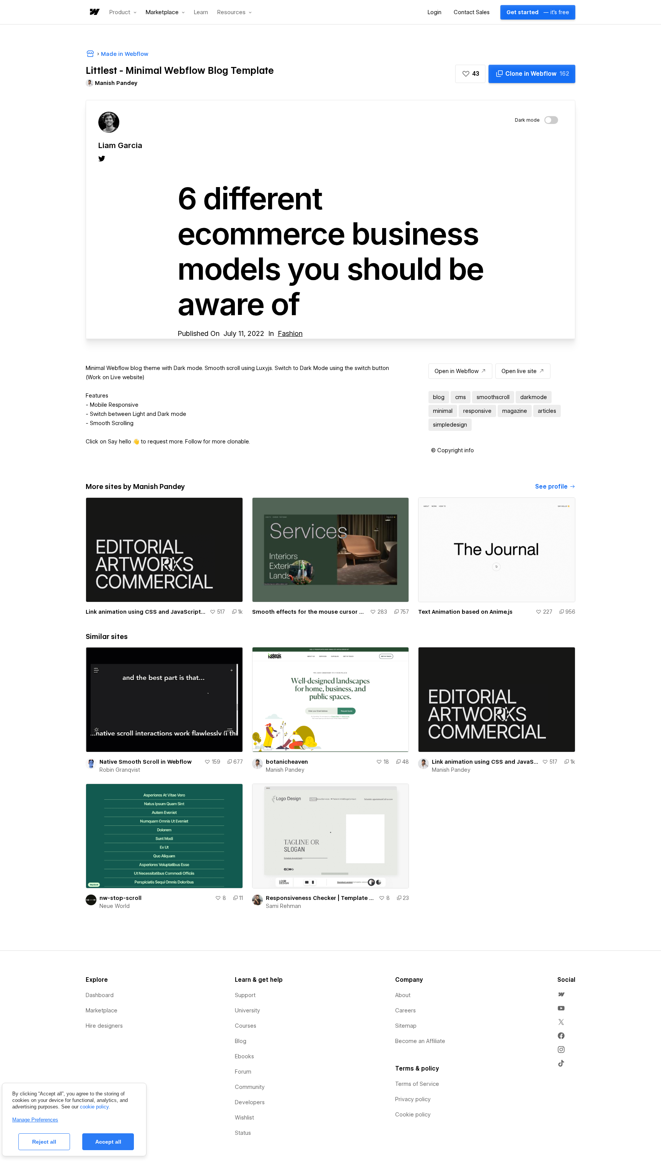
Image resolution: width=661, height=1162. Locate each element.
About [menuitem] (402, 995)
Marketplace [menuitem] (101, 1010)
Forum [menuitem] (243, 1072)
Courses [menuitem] (245, 1026)
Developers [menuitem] (250, 1102)
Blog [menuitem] (240, 1041)
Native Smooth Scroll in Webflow (145, 762)
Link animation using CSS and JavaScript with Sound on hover (146, 612)
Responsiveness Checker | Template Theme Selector (321, 898)
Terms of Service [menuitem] (417, 1084)
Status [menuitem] (243, 1133)
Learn (201, 12)
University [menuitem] (247, 1010)
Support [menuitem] (245, 995)
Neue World (114, 906)
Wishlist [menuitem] (244, 1118)
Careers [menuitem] (405, 1010)
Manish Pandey (285, 770)
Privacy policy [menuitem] (413, 1099)
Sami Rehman (283, 906)
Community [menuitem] (250, 1087)
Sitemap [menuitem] (406, 1026)
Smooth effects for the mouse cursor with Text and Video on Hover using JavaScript (309, 612)
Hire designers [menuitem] (104, 1026)
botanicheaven (287, 762)
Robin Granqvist (119, 770)
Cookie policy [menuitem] (413, 1114)
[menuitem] (561, 994)
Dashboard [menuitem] (100, 995)
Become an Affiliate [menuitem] (420, 1041)
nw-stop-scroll (120, 898)
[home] (94, 12)
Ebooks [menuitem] (244, 1056)
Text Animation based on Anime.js (465, 612)
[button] (123, 12)
